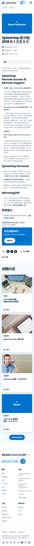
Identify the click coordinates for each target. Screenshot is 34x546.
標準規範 (4, 532)
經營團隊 (4, 477)
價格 (19, 514)
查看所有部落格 (17, 437)
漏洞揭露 (4, 514)
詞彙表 (4, 494)
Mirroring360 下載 (19, 205)
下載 (19, 511)
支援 (3, 503)
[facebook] (11, 251)
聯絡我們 (4, 490)
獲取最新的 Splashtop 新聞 (14, 455)
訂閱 (6, 257)
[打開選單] (31, 2)
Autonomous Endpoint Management (22, 486)
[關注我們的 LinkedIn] (3, 542)
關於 (3, 469)
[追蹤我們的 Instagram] (7, 542)
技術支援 (4, 507)
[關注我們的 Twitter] (18, 542)
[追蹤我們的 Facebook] (14, 542)
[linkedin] (8, 251)
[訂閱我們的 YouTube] (22, 542)
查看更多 (7, 131)
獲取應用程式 (24, 176)
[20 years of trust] (22, 2)
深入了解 (6, 310)
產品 (19, 469)
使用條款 (21, 532)
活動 (3, 480)
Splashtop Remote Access (24, 474)
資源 (3, 487)
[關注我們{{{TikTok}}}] (29, 542)
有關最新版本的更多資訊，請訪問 (13, 222)
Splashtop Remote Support (24, 479)
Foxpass (21, 494)
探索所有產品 (22, 498)
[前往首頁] (9, 2)
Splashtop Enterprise (25, 491)
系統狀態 (4, 511)
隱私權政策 (12, 532)
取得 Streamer (6, 517)
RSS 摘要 (26, 251)
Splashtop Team (11, 47)
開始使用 (21, 503)
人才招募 (4, 483)
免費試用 (10, 240)
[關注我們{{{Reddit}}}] (25, 542)
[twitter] (15, 251)
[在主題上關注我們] (11, 542)
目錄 (5, 62)
